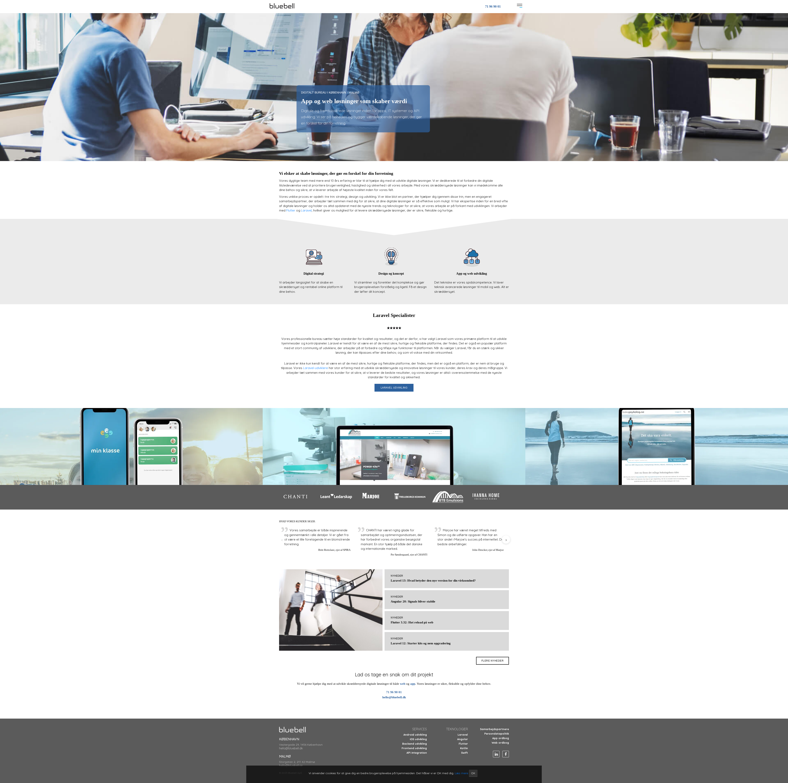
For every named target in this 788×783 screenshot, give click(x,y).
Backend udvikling (414, 743)
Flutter (291, 210)
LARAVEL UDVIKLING (394, 387)
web (403, 683)
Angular (462, 739)
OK (473, 773)
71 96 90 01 (493, 6)
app (412, 683)
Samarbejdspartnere (494, 729)
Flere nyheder (492, 660)
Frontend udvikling (414, 748)
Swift (464, 752)
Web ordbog (500, 742)
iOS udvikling (418, 739)
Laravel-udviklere (315, 368)
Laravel (306, 210)
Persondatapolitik (496, 733)
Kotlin (464, 748)
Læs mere (461, 773)
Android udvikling (415, 734)
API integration (417, 752)
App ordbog (500, 738)
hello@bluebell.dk (394, 697)
